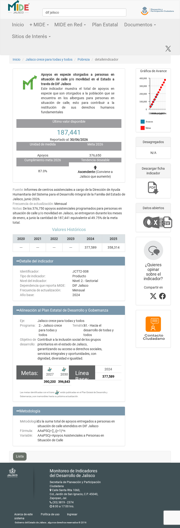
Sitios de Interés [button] (30, 36)
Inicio (18, 24)
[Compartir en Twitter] (153, 297)
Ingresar (72, 514)
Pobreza (84, 59)
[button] (69, 261)
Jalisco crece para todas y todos (49, 59)
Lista (20, 456)
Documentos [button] (139, 24)
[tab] (69, 261)
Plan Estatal (105, 24)
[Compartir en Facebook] (162, 297)
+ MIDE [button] (38, 24)
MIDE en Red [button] (68, 24)
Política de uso (50, 514)
